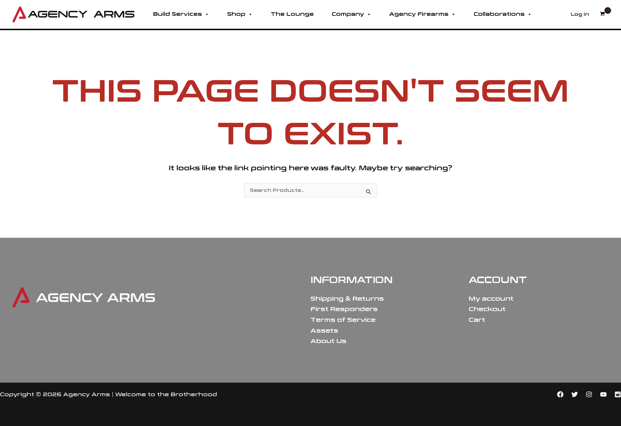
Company (348, 14)
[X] (574, 394)
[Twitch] (618, 394)
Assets (324, 330)
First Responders (344, 309)
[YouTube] (603, 394)
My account (491, 298)
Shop (236, 14)
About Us (328, 341)
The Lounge (292, 14)
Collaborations (499, 14)
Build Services (177, 14)
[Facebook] (560, 394)
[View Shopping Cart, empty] (602, 14)
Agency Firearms (418, 14)
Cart (477, 319)
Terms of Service (343, 319)
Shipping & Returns (347, 298)
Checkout (487, 309)
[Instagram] (589, 394)
